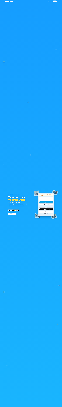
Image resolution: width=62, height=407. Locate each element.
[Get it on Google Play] (16, 210)
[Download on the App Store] (10, 210)
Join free (55, 1)
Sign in (51, 1)
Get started (11, 213)
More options (46, 213)
